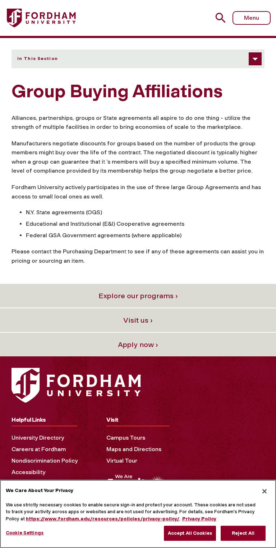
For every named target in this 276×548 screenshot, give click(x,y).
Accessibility (28, 472)
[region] (138, 514)
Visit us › (138, 320)
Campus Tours (125, 437)
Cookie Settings (24, 532)
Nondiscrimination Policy (45, 460)
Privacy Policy (199, 518)
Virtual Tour (121, 460)
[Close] (264, 491)
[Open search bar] (221, 17)
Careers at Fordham (39, 449)
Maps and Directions (133, 449)
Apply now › (138, 344)
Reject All (243, 533)
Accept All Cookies (190, 533)
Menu (251, 17)
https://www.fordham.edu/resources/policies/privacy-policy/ (102, 518)
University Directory (38, 437)
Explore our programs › (138, 295)
